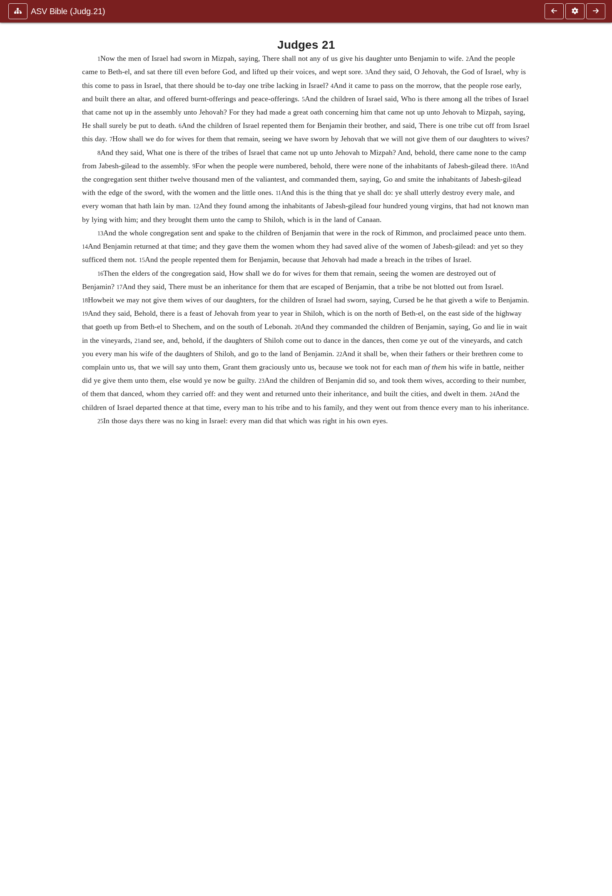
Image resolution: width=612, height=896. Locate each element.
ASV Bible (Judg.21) (68, 11)
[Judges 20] (554, 11)
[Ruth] (595, 11)
